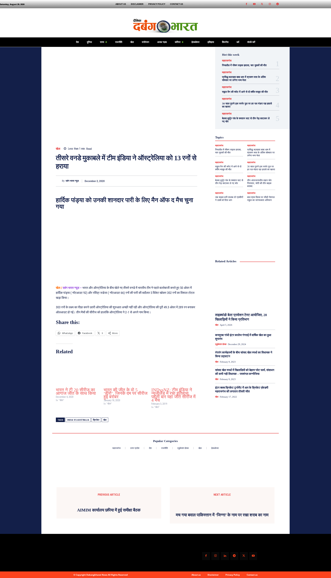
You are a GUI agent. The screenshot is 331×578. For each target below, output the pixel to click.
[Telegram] (277, 4)
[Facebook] (246, 4)
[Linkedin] (225, 556)
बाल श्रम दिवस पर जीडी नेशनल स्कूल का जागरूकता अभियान (261, 198)
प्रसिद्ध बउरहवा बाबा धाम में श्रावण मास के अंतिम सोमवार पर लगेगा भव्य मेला (261, 152)
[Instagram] (270, 4)
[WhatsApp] (193, 181)
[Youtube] (254, 4)
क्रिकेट (96, 420)
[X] (177, 181)
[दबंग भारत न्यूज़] (59, 181)
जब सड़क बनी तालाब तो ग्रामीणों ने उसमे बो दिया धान (229, 198)
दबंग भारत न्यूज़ (72, 181)
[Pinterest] (185, 181)
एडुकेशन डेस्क (221, 344)
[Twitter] (262, 4)
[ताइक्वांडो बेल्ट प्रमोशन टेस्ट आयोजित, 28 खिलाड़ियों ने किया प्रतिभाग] (245, 288)
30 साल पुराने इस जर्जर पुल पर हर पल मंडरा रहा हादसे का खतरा (261, 168)
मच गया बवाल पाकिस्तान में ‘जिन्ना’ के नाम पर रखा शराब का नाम (222, 515)
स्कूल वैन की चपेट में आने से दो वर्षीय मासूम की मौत (245, 91)
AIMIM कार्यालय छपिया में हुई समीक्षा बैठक (109, 510)
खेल (58, 148)
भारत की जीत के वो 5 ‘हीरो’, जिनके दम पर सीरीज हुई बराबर (125, 393)
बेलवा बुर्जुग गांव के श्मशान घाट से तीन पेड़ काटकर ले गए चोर (229, 182)
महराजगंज (227, 60)
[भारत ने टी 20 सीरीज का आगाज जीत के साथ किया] (78, 372)
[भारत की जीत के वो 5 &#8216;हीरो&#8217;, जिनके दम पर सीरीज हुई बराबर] (126, 372)
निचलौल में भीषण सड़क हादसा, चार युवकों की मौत (244, 65)
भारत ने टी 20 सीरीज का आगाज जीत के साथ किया (76, 391)
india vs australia (78, 420)
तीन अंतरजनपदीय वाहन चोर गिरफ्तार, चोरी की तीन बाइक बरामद (259, 183)
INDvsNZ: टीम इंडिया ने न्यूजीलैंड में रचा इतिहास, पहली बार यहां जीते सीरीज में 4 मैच (173, 395)
